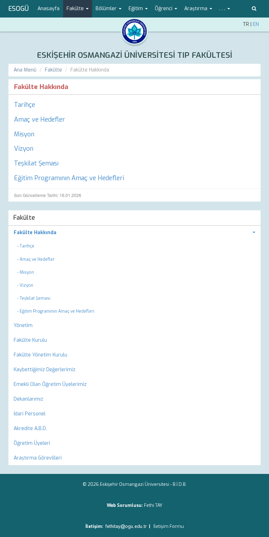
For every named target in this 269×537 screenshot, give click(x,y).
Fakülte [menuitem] (24, 217)
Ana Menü (25, 70)
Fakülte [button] (76, 8)
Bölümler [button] (107, 8)
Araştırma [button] (196, 8)
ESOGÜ (18, 9)
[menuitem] (134, 233)
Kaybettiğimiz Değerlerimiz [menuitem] (44, 369)
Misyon (24, 134)
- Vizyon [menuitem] (25, 285)
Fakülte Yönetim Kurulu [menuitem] (40, 355)
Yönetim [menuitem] (23, 325)
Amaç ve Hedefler (39, 119)
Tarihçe (24, 105)
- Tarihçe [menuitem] (25, 246)
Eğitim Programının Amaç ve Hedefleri (69, 178)
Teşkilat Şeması (36, 163)
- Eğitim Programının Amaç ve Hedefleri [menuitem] (55, 311)
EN (256, 24)
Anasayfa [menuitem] (48, 8)
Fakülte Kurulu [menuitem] (30, 340)
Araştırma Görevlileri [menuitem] (38, 458)
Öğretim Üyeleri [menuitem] (32, 443)
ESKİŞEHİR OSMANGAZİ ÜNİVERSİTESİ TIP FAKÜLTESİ (134, 55)
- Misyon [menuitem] (25, 272)
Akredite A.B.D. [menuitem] (30, 428)
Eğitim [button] (136, 8)
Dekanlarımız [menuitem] (28, 399)
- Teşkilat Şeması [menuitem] (33, 298)
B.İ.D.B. (180, 484)
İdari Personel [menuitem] (30, 413)
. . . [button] (223, 8)
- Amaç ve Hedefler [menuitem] (36, 259)
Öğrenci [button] (164, 8)
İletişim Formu (168, 526)
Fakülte (53, 70)
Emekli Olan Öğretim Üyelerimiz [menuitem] (50, 384)
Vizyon (23, 148)
